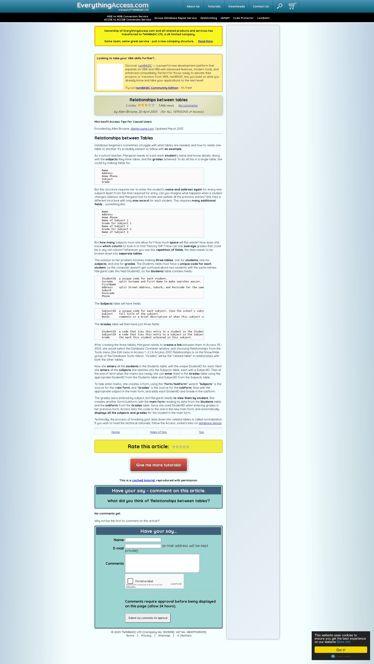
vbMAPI (225, 17)
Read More (205, 41)
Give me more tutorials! (158, 464)
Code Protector (243, 17)
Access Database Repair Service (175, 17)
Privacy (146, 635)
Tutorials (214, 6)
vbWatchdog (208, 17)
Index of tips (158, 432)
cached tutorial (143, 480)
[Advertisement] (253, 87)
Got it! (340, 649)
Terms (130, 635)
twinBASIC (263, 17)
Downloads (236, 6)
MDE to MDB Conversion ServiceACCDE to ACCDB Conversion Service (127, 18)
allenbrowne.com (142, 128)
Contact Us (261, 6)
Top (201, 432)
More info (343, 641)
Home (116, 432)
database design (210, 423)
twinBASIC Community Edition (157, 88)
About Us (193, 6)
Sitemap (164, 635)
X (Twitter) (184, 635)
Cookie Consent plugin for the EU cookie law (341, 656)
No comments (188, 105)
